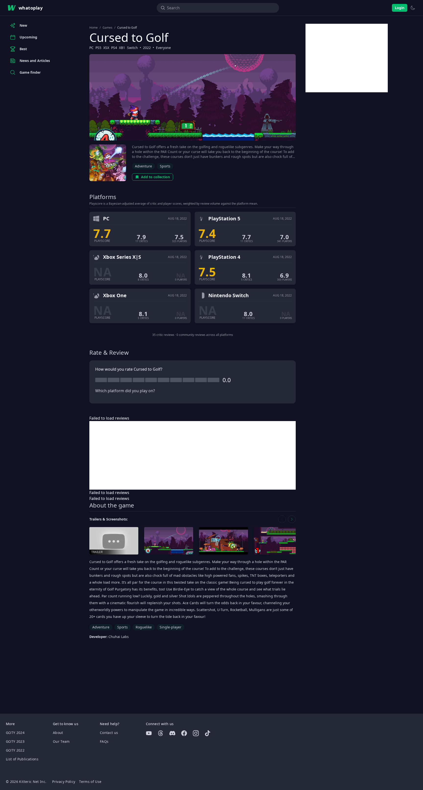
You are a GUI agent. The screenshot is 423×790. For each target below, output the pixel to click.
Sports (165, 166)
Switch (132, 47)
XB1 (122, 47)
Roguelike (144, 627)
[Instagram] (196, 733)
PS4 (114, 47)
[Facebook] (184, 733)
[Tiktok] (208, 733)
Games (107, 28)
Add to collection (155, 177)
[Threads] (161, 733)
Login (399, 7)
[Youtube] (149, 733)
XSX (106, 47)
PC (91, 47)
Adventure (143, 166)
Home (93, 28)
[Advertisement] (192, 455)
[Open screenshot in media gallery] (168, 541)
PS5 (98, 47)
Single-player (170, 627)
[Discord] (172, 733)
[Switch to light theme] (412, 7)
